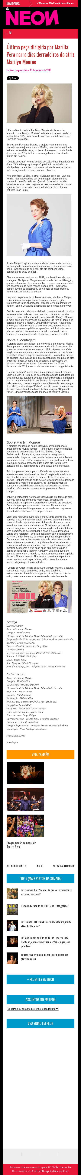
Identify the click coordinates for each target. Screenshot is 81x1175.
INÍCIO (40, 866)
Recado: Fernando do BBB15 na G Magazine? (45, 906)
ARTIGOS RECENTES (16, 866)
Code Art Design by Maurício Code (50, 1171)
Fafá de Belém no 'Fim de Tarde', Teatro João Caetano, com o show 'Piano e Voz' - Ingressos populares (45, 942)
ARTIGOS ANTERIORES (63, 866)
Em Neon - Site (63, 1167)
